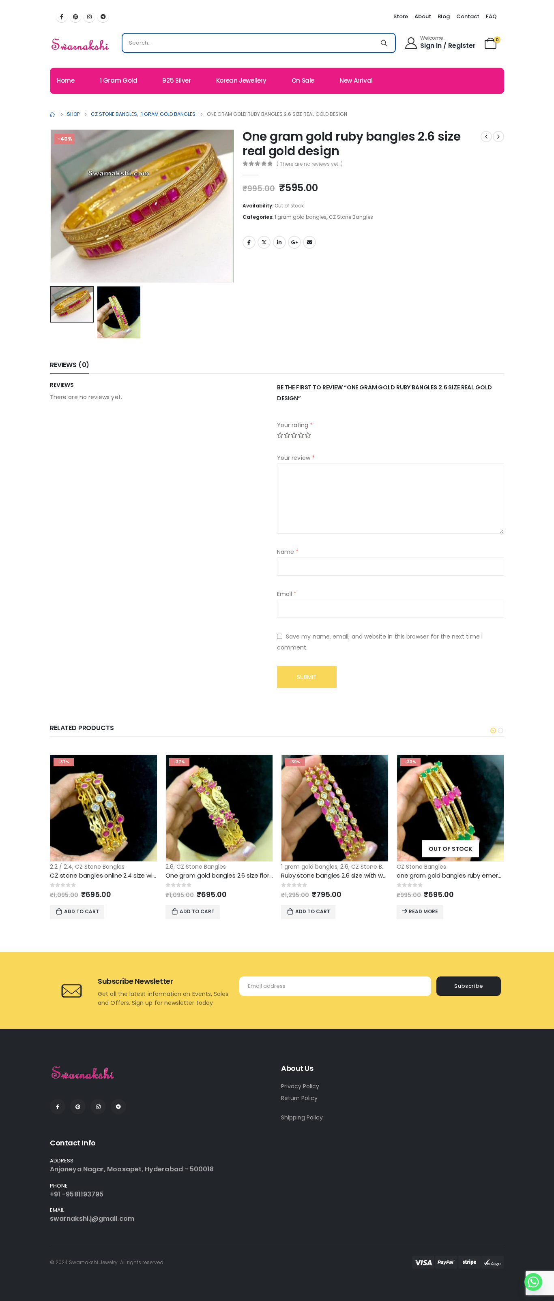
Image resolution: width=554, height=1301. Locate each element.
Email (309, 242)
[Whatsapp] (533, 1282)
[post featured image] (103, 808)
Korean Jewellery (241, 80)
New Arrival (356, 80)
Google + (294, 242)
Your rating (295, 425)
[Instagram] (89, 16)
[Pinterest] (75, 16)
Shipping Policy (302, 1117)
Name (287, 552)
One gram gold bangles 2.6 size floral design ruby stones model (259, 875)
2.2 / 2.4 (61, 867)
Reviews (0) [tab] (69, 365)
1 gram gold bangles (300, 217)
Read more (423, 911)
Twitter (264, 242)
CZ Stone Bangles (351, 217)
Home (66, 80)
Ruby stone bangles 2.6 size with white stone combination (367, 875)
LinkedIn (279, 242)
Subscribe (468, 986)
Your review (296, 458)
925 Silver (176, 80)
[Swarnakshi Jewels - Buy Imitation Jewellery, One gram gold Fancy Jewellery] (80, 45)
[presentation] (52, 206)
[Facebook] (61, 16)
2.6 (169, 867)
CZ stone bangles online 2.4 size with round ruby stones (132, 875)
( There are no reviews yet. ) (310, 163)
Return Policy (299, 1098)
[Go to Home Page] (53, 114)
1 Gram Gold (118, 80)
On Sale (303, 80)
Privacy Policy (300, 1086)
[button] (493, 730)
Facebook (249, 242)
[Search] (384, 43)
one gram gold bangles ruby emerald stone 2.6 (466, 875)
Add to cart (81, 911)
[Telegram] (103, 16)
